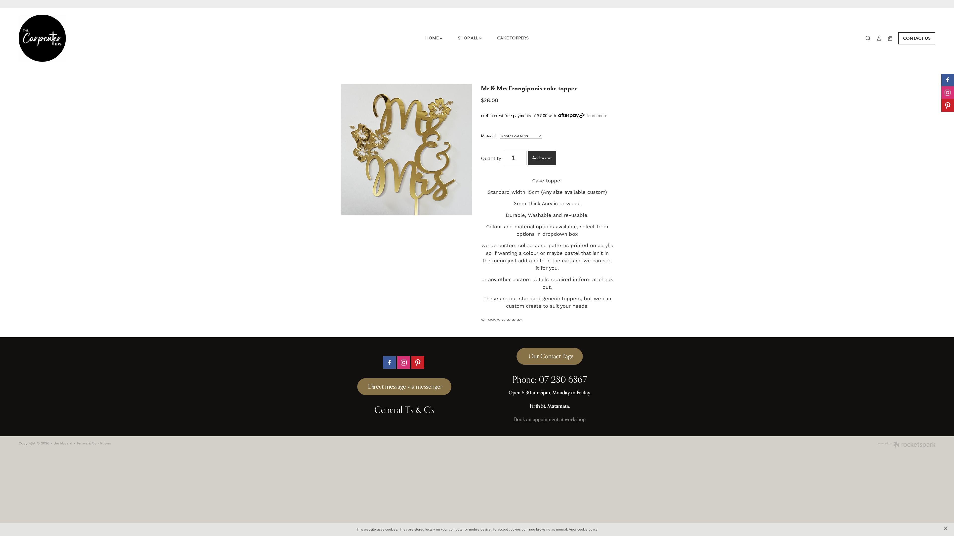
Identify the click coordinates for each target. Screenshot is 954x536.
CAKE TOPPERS (513, 38)
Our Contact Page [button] (550, 356)
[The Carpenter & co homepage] (110, 38)
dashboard (63, 443)
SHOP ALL (468, 38)
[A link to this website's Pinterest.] (947, 105)
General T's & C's (404, 409)
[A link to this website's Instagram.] (947, 92)
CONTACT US (917, 38)
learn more (597, 115)
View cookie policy (583, 529)
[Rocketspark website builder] (906, 445)
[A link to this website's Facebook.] (947, 80)
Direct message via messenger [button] (404, 386)
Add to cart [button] (542, 158)
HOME (432, 38)
